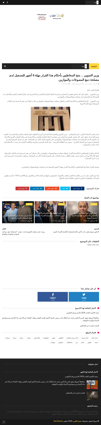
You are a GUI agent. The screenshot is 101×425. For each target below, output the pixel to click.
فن (77, 342)
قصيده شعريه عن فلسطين (89, 326)
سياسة (7, 338)
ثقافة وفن (37, 338)
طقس (89, 342)
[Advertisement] (50, 45)
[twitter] (3, 2)
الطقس (61, 338)
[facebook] (7, 2)
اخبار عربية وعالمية (72, 338)
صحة (96, 342)
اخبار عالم (95, 338)
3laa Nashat (58, 421)
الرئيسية (94, 66)
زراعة (14, 338)
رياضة (21, 338)
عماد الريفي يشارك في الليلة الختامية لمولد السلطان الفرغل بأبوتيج (19, 217)
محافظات (65, 84)
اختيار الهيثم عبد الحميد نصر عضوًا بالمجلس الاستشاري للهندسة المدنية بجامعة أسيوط (84, 215)
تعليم (53, 338)
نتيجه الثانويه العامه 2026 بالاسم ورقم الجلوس (82, 313)
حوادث (29, 338)
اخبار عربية (85, 338)
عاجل (82, 342)
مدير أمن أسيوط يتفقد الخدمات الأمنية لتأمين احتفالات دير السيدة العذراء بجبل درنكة (50, 215)
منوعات (52, 342)
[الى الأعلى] (4, 422)
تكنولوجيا (46, 338)
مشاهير (60, 342)
